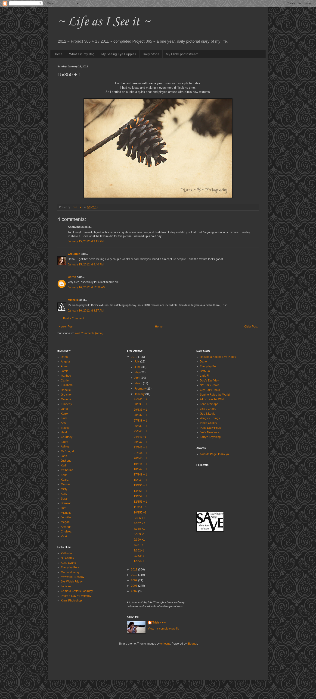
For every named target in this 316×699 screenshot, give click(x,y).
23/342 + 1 (140, 442)
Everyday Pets (70, 567)
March (138, 383)
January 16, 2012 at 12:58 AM (86, 287)
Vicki (64, 536)
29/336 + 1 (140, 409)
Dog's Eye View (210, 380)
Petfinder (66, 553)
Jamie (64, 371)
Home (58, 54)
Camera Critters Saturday (77, 591)
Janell (64, 408)
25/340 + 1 (140, 431)
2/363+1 (139, 555)
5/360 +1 (139, 539)
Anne (64, 366)
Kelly (64, 493)
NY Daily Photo (209, 385)
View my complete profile (163, 628)
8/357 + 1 (140, 523)
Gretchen (74, 253)
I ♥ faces (66, 586)
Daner (204, 361)
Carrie (72, 277)
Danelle (66, 390)
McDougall (67, 451)
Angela (65, 361)
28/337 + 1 (140, 415)
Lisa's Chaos (208, 408)
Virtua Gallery (208, 423)
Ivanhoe (66, 375)
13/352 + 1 (140, 496)
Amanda (66, 527)
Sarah (64, 498)
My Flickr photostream (182, 54)
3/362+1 (139, 550)
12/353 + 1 (140, 501)
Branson (66, 503)
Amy (63, 423)
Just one (66, 460)
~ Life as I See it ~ (103, 21)
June (137, 367)
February (140, 388)
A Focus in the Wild (212, 399)
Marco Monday (70, 572)
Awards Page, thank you (215, 454)
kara (63, 508)
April (137, 377)
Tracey (65, 427)
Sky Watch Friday (72, 581)
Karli (64, 465)
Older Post (250, 326)
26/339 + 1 (140, 426)
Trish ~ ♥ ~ (159, 622)
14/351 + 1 (140, 491)
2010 (134, 574)
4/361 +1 (139, 545)
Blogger (192, 643)
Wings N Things (210, 418)
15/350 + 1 (140, 485)
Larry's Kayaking (210, 437)
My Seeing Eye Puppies (118, 54)
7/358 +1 (139, 528)
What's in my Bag (82, 54)
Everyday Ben (208, 366)
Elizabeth (67, 385)
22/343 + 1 (140, 447)
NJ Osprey (67, 558)
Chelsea (66, 531)
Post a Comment (73, 318)
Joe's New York (209, 432)
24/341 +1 (140, 436)
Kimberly (66, 404)
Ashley (65, 446)
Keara (64, 479)
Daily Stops (151, 54)
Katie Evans (68, 562)
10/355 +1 (140, 512)
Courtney (66, 437)
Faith (64, 418)
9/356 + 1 (140, 518)
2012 (134, 357)
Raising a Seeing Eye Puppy (218, 357)
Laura (64, 442)
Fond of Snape (209, 404)
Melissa (66, 484)
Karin (64, 475)
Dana (64, 357)
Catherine (67, 470)
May (137, 372)
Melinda (66, 399)
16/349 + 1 (140, 480)
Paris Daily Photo (211, 427)
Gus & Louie (207, 413)
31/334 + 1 (140, 398)
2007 (134, 591)
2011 (134, 569)
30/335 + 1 (140, 404)
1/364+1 (139, 561)
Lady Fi (204, 375)
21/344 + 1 (140, 453)
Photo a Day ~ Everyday (76, 596)
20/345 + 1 (140, 458)
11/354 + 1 (140, 507)
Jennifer (66, 517)
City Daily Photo (210, 390)
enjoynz (165, 643)
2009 (134, 580)
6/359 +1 (139, 534)
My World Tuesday (72, 577)
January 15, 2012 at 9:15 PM (86, 241)
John (64, 456)
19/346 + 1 (140, 464)
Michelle (73, 300)
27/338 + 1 (140, 420)
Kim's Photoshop (71, 600)
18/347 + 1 (140, 469)
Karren (65, 413)
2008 (134, 585)
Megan (65, 522)
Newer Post (66, 326)
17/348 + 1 (140, 474)
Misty (64, 489)
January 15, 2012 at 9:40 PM (86, 264)
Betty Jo (205, 371)
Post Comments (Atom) (88, 333)
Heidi (64, 432)
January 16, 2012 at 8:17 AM (86, 310)
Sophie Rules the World (215, 394)
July (137, 361)
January (139, 394)
